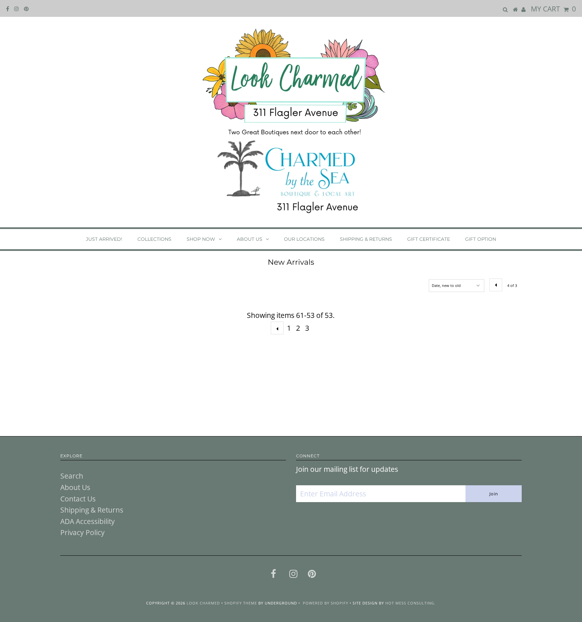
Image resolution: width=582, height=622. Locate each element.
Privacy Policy (82, 532)
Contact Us (78, 498)
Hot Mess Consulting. (410, 602)
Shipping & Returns (366, 239)
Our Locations (304, 239)
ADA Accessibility (87, 521)
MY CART (553, 8)
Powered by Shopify (325, 602)
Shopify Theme (240, 602)
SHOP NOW (201, 239)
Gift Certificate (428, 239)
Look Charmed (203, 602)
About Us (249, 239)
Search (71, 476)
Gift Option (480, 239)
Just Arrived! (104, 239)
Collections (154, 239)
